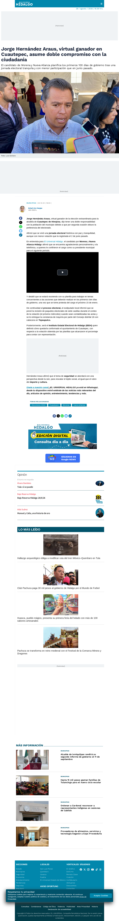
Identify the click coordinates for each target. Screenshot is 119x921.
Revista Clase (72, 874)
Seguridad (20, 874)
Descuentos (71, 886)
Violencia (61, 906)
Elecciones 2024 (38, 405)
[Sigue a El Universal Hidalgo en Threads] (101, 870)
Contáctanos (36, 906)
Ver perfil (32, 210)
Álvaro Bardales (24, 483)
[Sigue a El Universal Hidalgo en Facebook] (81, 870)
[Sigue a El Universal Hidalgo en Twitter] (85, 870)
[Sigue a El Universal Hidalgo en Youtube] (93, 870)
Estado (19, 869)
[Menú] (101, 3)
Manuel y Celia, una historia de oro (33, 513)
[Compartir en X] (20, 222)
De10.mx (69, 872)
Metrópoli (20, 888)
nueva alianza (79, 405)
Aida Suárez (22, 509)
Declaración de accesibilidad (59, 909)
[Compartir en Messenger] (20, 230)
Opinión (22, 474)
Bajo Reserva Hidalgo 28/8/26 (31, 497)
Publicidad (71, 906)
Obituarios (70, 883)
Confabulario (71, 880)
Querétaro (44, 872)
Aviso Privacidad (83, 906)
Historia (95, 906)
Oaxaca (43, 874)
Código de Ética (49, 906)
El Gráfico (70, 869)
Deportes (20, 886)
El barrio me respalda (25, 479)
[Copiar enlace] (20, 235)
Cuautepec (54, 405)
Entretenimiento (22, 880)
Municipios (31, 203)
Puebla (43, 877)
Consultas (70, 888)
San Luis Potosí (46, 869)
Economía (20, 877)
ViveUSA (69, 877)
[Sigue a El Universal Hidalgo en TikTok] (97, 870)
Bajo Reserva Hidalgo (26, 494)
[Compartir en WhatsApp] (20, 226)
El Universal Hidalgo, (53, 241)
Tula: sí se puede (25, 486)
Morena (66, 405)
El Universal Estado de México (53, 880)
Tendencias (20, 883)
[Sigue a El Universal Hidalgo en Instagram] (89, 870)
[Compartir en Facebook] (20, 218)
